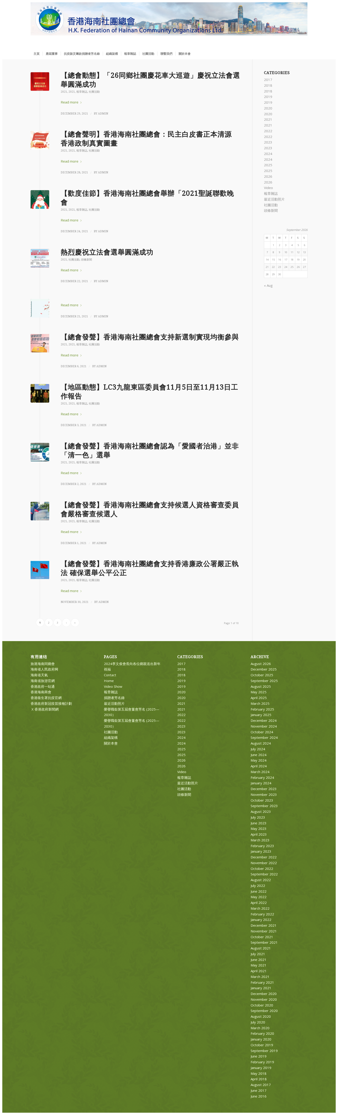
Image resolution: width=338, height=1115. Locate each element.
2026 (268, 176)
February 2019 (262, 1062)
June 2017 (258, 1090)
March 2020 (260, 1028)
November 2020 (264, 999)
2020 (268, 108)
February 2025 (262, 709)
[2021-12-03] (40, 393)
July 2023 (258, 817)
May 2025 (258, 692)
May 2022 (258, 896)
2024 (268, 153)
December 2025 (264, 669)
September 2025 (264, 680)
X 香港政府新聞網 (45, 709)
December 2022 (264, 857)
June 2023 (258, 823)
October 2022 (262, 868)
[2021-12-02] (40, 452)
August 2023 (261, 811)
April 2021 (259, 971)
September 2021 (264, 942)
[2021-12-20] (40, 258)
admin (103, 113)
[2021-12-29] (40, 81)
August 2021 (261, 948)
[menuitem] (37, 53)
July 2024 (258, 749)
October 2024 (262, 732)
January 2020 (261, 1039)
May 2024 (258, 760)
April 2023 (259, 834)
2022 (268, 131)
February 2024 (262, 777)
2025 (268, 165)
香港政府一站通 (43, 686)
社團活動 (94, 91)
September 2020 (264, 1010)
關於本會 (111, 743)
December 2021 (264, 925)
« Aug (268, 285)
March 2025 (260, 703)
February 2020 (262, 1033)
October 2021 (262, 936)
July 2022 (258, 885)
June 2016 (258, 1096)
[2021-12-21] (40, 308)
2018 (268, 85)
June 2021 (258, 959)
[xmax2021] (40, 199)
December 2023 (264, 788)
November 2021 (264, 931)
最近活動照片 (274, 199)
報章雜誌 (81, 91)
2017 (268, 79)
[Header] (169, 25)
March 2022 (260, 908)
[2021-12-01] (40, 511)
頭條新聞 (86, 259)
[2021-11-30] (40, 570)
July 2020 (258, 1022)
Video (268, 187)
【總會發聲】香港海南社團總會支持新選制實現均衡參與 (150, 337)
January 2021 (261, 988)
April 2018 (259, 1079)
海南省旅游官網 (43, 680)
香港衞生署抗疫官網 (46, 697)
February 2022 (262, 914)
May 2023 (258, 828)
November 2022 (264, 862)
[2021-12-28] (40, 140)
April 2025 (259, 697)
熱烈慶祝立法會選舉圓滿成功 (107, 252)
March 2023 (260, 840)
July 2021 (258, 954)
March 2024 (260, 771)
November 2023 (264, 794)
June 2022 (258, 891)
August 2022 (261, 879)
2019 (268, 96)
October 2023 (262, 800)
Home (109, 680)
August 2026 (261, 663)
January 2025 (261, 714)
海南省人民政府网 (44, 669)
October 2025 (262, 675)
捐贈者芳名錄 (114, 697)
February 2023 (262, 845)
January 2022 (261, 919)
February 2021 (262, 982)
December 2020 (264, 993)
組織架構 (111, 737)
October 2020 (262, 1005)
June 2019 (258, 1056)
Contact (110, 675)
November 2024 (264, 726)
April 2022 (259, 902)
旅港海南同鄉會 (43, 663)
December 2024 (264, 720)
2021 (64, 91)
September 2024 (264, 737)
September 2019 (264, 1050)
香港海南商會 (41, 692)
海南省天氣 (39, 675)
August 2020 (261, 1016)
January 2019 (261, 1067)
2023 (268, 142)
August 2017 (261, 1084)
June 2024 (258, 754)
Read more (69, 102)
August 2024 (261, 743)
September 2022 (264, 874)
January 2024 (261, 783)
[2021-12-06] (40, 343)
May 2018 (258, 1073)
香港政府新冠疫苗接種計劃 (51, 703)
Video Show (113, 686)
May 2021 (258, 965)
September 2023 (264, 805)
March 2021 (260, 976)
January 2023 (261, 851)
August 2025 (261, 686)
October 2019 (262, 1045)
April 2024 (259, 766)
